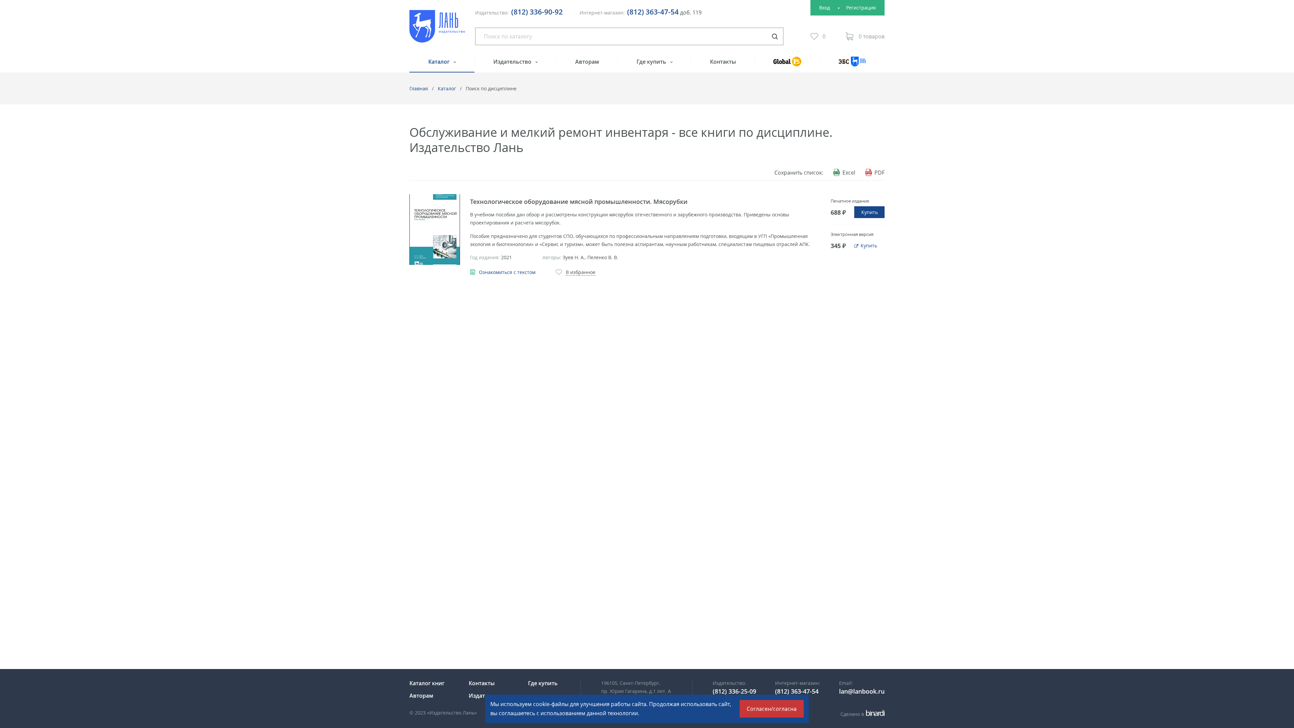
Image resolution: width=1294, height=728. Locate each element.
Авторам (587, 61)
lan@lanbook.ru (862, 691)
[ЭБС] (852, 64)
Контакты (723, 61)
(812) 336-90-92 (537, 12)
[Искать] (774, 36)
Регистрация (861, 7)
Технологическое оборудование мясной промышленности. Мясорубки (578, 202)
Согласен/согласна (772, 708)
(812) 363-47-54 (653, 12)
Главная (418, 88)
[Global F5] (787, 64)
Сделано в (861, 714)
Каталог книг (426, 683)
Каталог (439, 61)
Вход (824, 7)
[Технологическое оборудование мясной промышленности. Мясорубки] (434, 229)
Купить (869, 212)
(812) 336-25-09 (734, 691)
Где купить (652, 61)
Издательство (513, 61)
